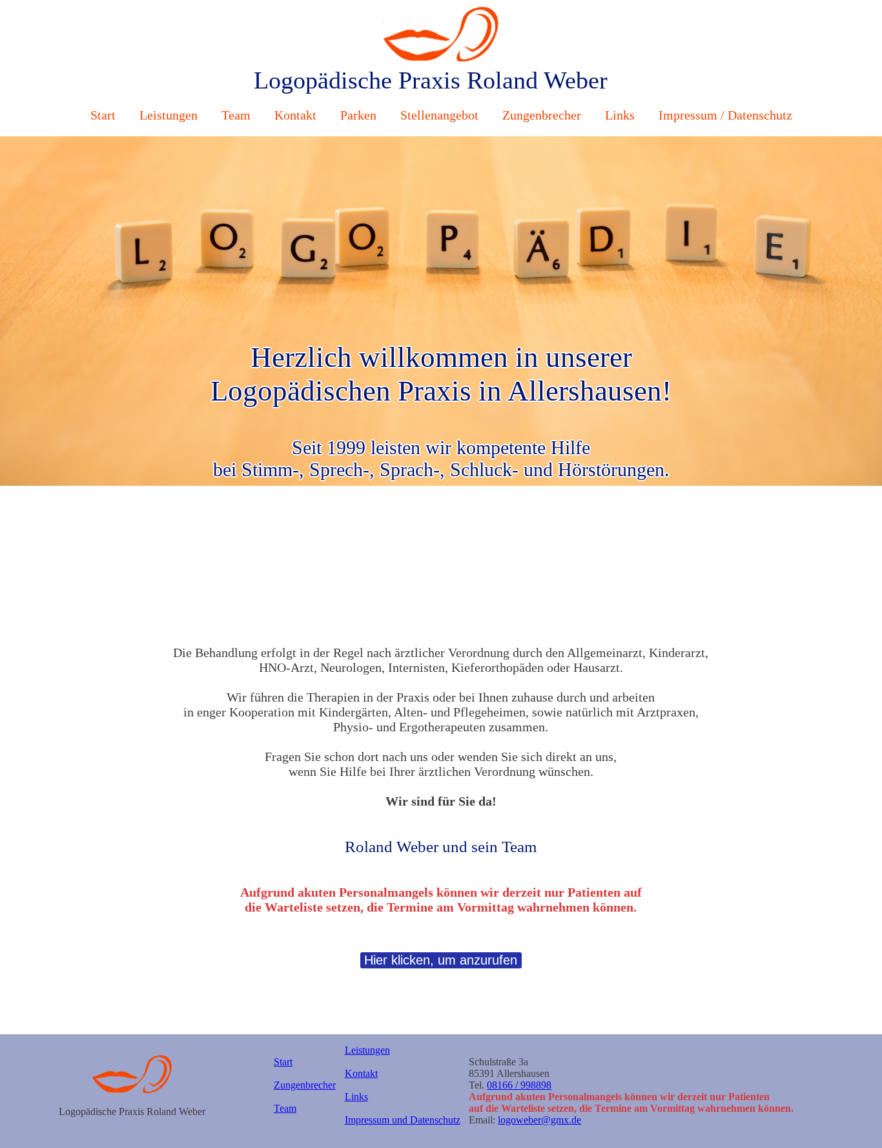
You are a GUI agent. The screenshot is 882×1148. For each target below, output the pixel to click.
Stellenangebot (441, 115)
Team (237, 115)
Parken (360, 115)
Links (621, 115)
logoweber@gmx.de (539, 1119)
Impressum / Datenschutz (725, 115)
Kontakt (297, 115)
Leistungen (170, 115)
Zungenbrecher (543, 115)
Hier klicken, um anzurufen (440, 960)
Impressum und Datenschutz (402, 1119)
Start (104, 115)
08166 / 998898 (519, 1085)
